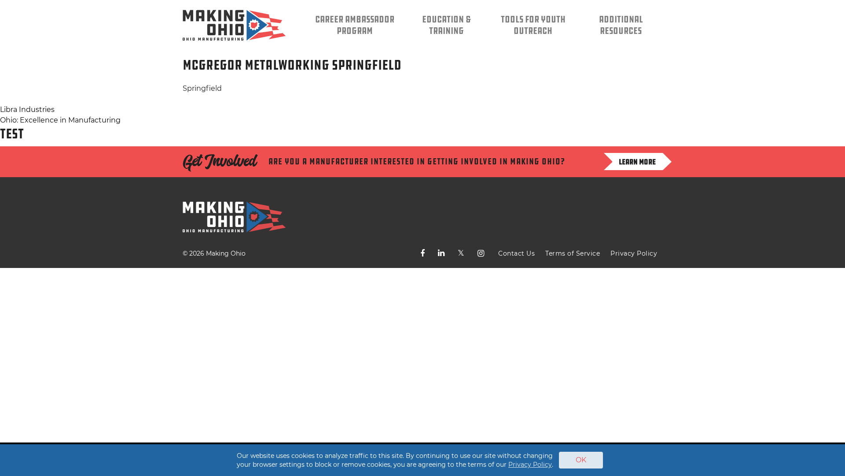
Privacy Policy (633, 253)
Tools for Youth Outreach (533, 25)
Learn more (637, 162)
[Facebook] (422, 253)
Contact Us (516, 253)
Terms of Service (572, 253)
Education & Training (446, 25)
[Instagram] (481, 253)
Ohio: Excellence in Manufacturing (60, 120)
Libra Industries (27, 109)
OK (581, 460)
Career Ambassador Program (354, 25)
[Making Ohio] (234, 25)
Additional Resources (621, 25)
